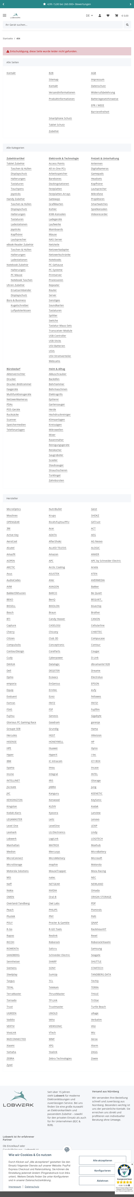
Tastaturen (17, 183)
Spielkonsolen (99, 209)
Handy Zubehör (16, 199)
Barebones (55, 178)
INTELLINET (13, 780)
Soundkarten (56, 305)
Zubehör (54, 131)
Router (53, 290)
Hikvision (96, 735)
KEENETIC (96, 793)
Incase (95, 767)
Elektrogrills (56, 394)
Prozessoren (56, 280)
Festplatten (55, 188)
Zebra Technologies (60, 1058)
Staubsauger (56, 465)
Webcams (54, 361)
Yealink (53, 1052)
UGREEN (11, 1013)
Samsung (96, 948)
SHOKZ (95, 515)
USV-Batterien (57, 345)
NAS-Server (55, 239)
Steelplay (12, 974)
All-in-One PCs (57, 168)
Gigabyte (96, 715)
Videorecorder (99, 214)
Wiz (93, 1032)
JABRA (52, 787)
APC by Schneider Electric (106, 560)
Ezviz (52, 696)
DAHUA (11, 664)
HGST (52, 735)
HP (92, 741)
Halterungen (18, 178)
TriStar (95, 1000)
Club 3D (53, 638)
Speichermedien (16, 424)
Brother (95, 612)
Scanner (11, 419)
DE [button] (88, 15)
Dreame (95, 670)
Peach (10, 909)
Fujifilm (95, 709)
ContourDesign (15, 651)
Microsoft (96, 858)
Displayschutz (19, 173)
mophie (53, 864)
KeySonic (96, 799)
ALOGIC (95, 547)
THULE (95, 993)
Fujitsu (10, 715)
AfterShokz (55, 541)
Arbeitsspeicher (58, 173)
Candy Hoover (57, 619)
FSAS (9, 709)
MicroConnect (15, 858)
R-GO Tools (55, 929)
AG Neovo (96, 541)
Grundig (53, 728)
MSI (9, 877)
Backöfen (54, 379)
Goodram (54, 722)
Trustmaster (56, 1006)
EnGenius (54, 683)
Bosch (10, 612)
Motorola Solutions (18, 871)
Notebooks (55, 259)
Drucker (11, 379)
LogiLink (53, 838)
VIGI (93, 1026)
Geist (94, 509)
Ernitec (53, 690)
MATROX (54, 845)
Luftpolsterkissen (21, 310)
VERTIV (10, 1026)
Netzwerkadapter (59, 249)
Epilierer (54, 399)
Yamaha (11, 1052)
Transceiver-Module (60, 330)
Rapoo (10, 935)
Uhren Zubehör (16, 285)
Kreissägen (55, 424)
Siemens (12, 968)
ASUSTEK (54, 573)
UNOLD (53, 1013)
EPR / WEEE (97, 105)
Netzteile (54, 244)
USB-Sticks (55, 340)
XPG (51, 1045)
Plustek (11, 916)
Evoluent (12, 696)
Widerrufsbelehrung (103, 92)
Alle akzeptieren (102, 1160)
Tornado (11, 1000)
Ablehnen (102, 1180)
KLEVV (52, 806)
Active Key (12, 534)
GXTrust (95, 522)
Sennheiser (13, 961)
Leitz (51, 819)
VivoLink (11, 1032)
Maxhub (96, 845)
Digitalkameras (100, 168)
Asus (9, 573)
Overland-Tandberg (18, 903)
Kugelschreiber (20, 305)
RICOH (10, 942)
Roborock (54, 942)
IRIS (51, 780)
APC (51, 560)
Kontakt (11, 73)
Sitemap (53, 79)
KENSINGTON (15, 799)
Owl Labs (54, 903)
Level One (12, 825)
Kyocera (53, 812)
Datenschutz (32, 1186)
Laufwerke (55, 224)
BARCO (53, 593)
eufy (93, 690)
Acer (51, 528)
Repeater (54, 285)
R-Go (9, 929)
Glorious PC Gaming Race (21, 722)
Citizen (11, 638)
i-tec (93, 754)
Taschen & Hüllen (21, 168)
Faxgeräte (12, 389)
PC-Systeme (55, 269)
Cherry (10, 631)
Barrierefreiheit (100, 111)
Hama (94, 728)
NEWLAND (97, 884)
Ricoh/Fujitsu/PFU (59, 522)
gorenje (95, 722)
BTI (8, 619)
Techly (95, 980)
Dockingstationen (59, 183)
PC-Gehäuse (56, 264)
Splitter (53, 315)
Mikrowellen (56, 429)
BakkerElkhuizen (16, 593)
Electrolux (97, 677)
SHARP (53, 961)
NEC (93, 877)
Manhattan (13, 845)
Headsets (96, 178)
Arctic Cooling (57, 567)
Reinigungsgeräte (59, 445)
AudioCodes (14, 580)
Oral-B (52, 896)
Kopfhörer (17, 234)
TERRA (95, 987)
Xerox (94, 1039)
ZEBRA (10, 1058)
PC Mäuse (16, 275)
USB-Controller (57, 335)
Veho (52, 1019)
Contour (95, 644)
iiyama (10, 767)
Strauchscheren (58, 470)
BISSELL (11, 606)
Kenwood (54, 799)
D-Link (94, 657)
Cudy (10, 657)
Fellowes (96, 696)
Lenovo (95, 819)
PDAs (10, 404)
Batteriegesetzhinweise (104, 98)
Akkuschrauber (57, 374)
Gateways (54, 199)
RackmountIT (98, 929)
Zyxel (10, 1065)
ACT (93, 528)
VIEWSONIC (55, 1026)
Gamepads (97, 173)
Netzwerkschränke (59, 254)
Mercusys (54, 851)
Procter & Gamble (59, 922)
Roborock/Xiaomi (101, 942)
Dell (9, 670)
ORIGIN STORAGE (101, 896)
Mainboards (56, 229)
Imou (52, 767)
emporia (11, 683)
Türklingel (55, 475)
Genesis (53, 715)
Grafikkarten (56, 204)
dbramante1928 (100, 664)
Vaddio (11, 1019)
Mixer (52, 434)
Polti (93, 916)
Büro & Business (16, 300)
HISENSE (12, 741)
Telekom (54, 987)
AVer (51, 580)
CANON (95, 619)
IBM (9, 761)
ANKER (95, 554)
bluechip (96, 606)
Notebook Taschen (21, 280)
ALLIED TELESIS (57, 547)
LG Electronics (57, 832)
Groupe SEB (13, 728)
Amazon (53, 554)
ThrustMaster (57, 993)
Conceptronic (56, 644)
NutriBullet (55, 509)
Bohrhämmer (56, 384)
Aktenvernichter (16, 374)
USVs (52, 351)
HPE (9, 748)
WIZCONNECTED (16, 1039)
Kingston (12, 806)
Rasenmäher (56, 439)
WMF (52, 1039)
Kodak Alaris (14, 812)
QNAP (94, 922)
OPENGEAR (13, 522)
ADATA (53, 534)
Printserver (55, 275)
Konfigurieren (102, 1170)
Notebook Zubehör (17, 264)
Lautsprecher (18, 239)
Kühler (53, 209)
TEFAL (10, 987)
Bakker (95, 586)
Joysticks (16, 193)
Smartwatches (99, 204)
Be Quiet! (96, 593)
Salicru (53, 948)
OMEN (10, 896)
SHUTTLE (96, 961)
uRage (94, 1013)
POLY (10, 922)
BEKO (10, 599)
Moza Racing (98, 871)
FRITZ (52, 703)
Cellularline (98, 625)
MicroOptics (14, 509)
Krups (52, 515)
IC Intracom (55, 761)
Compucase (98, 638)
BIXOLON (54, 606)
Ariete (94, 567)
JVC (8, 793)
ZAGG (94, 1052)
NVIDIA (53, 890)
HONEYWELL (56, 741)
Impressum (15, 1186)
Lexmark (11, 832)
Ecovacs (53, 677)
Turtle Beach (98, 1006)
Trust (10, 1006)
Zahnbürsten (56, 480)
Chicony (53, 631)
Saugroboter (56, 455)
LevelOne (54, 825)
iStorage (96, 780)
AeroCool (12, 541)
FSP (51, 709)
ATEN (94, 573)
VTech (52, 1032)
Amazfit (11, 554)
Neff (9, 884)
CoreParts (54, 651)
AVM (9, 586)
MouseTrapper (57, 871)
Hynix (94, 748)
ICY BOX (95, 761)
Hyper (10, 754)
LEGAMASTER (14, 819)
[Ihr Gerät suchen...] (127, 24)
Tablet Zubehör (16, 163)
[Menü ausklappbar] (4, 14)
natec (52, 877)
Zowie (94, 1058)
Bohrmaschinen (58, 389)
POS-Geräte (13, 409)
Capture (11, 625)
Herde (52, 409)
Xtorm (94, 1045)
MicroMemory (57, 858)
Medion (11, 851)
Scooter (53, 460)
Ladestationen (19, 224)
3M (8, 528)
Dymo (10, 677)
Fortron (11, 703)
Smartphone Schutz (60, 118)
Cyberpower (56, 657)
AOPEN (11, 560)
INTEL (94, 774)
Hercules (12, 735)
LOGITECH (97, 838)
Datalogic (54, 664)
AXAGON (54, 586)
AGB (93, 73)
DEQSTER (54, 670)
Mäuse (53, 234)
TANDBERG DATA (101, 974)
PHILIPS (53, 909)
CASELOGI (54, 625)
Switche (53, 320)
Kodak (94, 806)
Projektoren (98, 199)
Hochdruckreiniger (60, 414)
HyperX (53, 754)
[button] (100, 15)
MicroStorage (14, 864)
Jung (93, 787)
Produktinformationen (62, 98)
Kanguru (54, 793)
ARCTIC (11, 567)
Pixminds (96, 909)
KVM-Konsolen (57, 214)
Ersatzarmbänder (21, 290)
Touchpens (17, 188)
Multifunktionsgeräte (19, 394)
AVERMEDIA (98, 580)
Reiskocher (55, 450)
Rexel (94, 935)
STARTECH (97, 968)
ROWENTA (13, 948)
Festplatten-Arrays (59, 193)
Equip (10, 690)
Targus (11, 980)
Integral (53, 774)
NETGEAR (54, 884)
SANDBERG (13, 955)
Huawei (53, 748)
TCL (51, 980)
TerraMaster (14, 993)
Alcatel (10, 547)
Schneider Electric (59, 955)
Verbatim (96, 1019)
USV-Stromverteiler (60, 356)
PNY (51, 916)
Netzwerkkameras (17, 399)
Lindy (94, 832)
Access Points (57, 163)
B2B (51, 73)
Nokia (10, 890)
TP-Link (53, 1000)
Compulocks (14, 644)
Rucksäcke (13, 414)
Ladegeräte (55, 219)
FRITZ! (94, 703)
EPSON (95, 683)
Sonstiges (54, 300)
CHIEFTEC (96, 631)
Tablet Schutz (57, 124)
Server (52, 295)
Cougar (95, 651)
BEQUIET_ (96, 599)
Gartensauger (57, 404)
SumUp (53, 974)
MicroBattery (98, 851)
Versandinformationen (62, 92)
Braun (52, 612)
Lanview (95, 812)
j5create (11, 787)
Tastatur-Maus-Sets (60, 325)
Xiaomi (10, 1045)
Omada (95, 890)
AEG (93, 534)
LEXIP (94, 825)
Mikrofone (97, 193)
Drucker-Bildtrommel (19, 384)
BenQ (52, 599)
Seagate (95, 955)
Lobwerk (11, 838)
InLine (10, 774)
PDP (93, 903)
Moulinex (12, 515)
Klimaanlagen (57, 419)
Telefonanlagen (16, 429)
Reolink (53, 935)
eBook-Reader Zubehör (20, 244)
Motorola (96, 864)
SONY (52, 968)
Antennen (97, 163)
